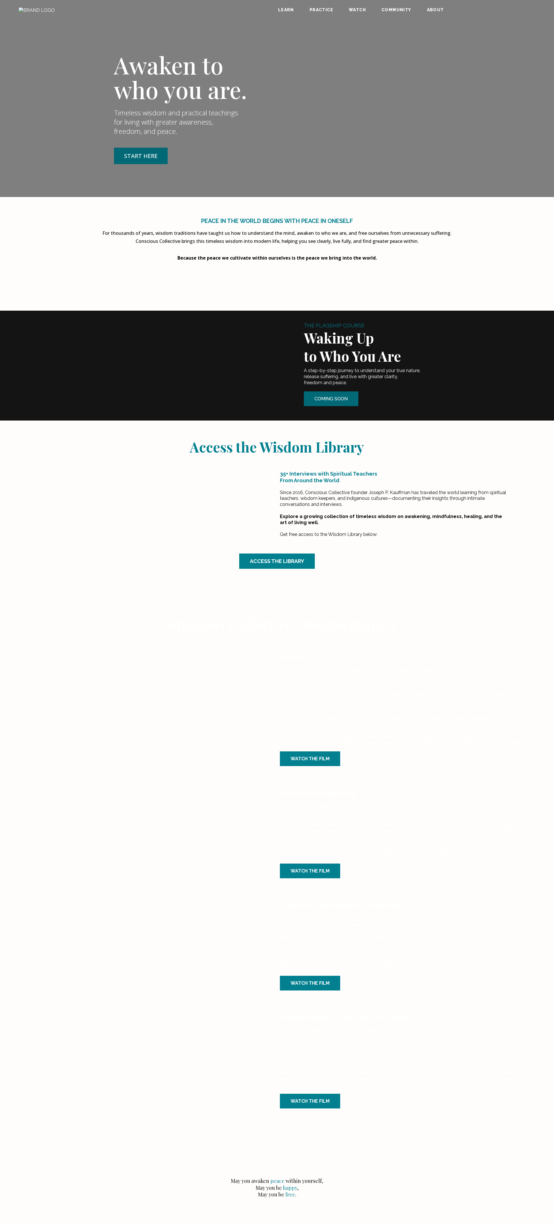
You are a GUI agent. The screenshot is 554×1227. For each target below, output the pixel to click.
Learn (286, 9)
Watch (357, 9)
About (435, 9)
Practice (321, 9)
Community (396, 9)
